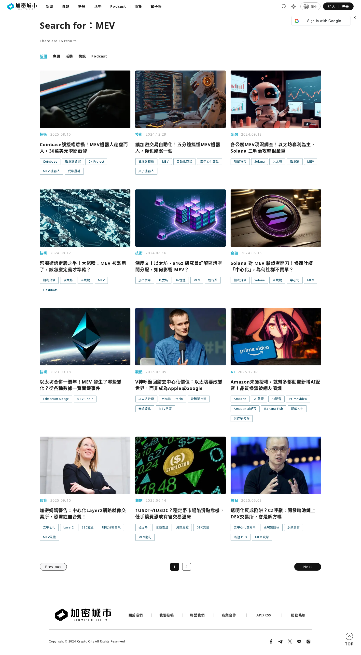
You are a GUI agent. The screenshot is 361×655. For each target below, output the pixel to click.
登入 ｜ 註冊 (338, 6)
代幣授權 (74, 171)
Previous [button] (53, 566)
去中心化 (49, 527)
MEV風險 (49, 537)
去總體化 (145, 409)
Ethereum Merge (56, 399)
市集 (138, 6)
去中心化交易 (209, 161)
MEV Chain (85, 399)
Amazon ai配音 (245, 409)
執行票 (212, 280)
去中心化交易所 (245, 527)
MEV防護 (165, 409)
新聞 (50, 6)
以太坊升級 (146, 399)
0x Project (96, 161)
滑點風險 (182, 527)
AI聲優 (259, 399)
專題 (66, 6)
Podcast (118, 6)
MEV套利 (145, 537)
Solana (259, 161)
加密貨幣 (240, 161)
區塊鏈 (294, 161)
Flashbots (50, 290)
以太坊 (277, 161)
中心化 (294, 280)
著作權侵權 (242, 418)
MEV (165, 161)
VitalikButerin (172, 399)
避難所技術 (199, 399)
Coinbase (50, 161)
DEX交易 (202, 527)
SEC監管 (88, 527)
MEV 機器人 (51, 171)
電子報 (156, 6)
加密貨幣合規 (111, 527)
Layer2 (68, 527)
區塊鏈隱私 (271, 527)
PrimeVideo (298, 399)
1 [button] (174, 566)
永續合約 (293, 527)
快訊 (82, 6)
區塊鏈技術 (146, 161)
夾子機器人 (146, 171)
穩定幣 (143, 527)
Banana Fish (273, 409)
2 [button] (186, 566)
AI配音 (276, 399)
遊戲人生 (297, 409)
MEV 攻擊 (262, 537)
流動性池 (162, 527)
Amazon (240, 399)
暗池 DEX (240, 537)
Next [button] (307, 566)
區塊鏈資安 (73, 161)
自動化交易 (184, 161)
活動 (98, 6)
